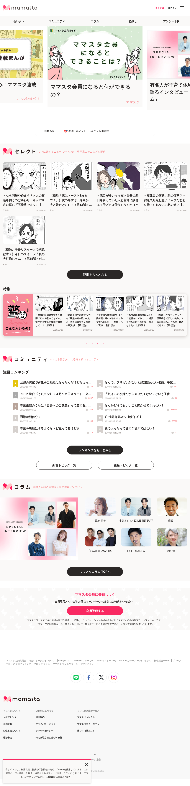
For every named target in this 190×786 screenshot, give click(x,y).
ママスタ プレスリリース (65, 664)
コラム (95, 21)
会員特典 (7, 724)
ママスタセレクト (86, 717)
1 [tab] (56, 118)
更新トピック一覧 (126, 465)
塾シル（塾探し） (86, 730)
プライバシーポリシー (47, 724)
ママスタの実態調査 (16, 660)
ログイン (172, 7)
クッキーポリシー (44, 730)
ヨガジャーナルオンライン (42, 660)
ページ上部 (95, 759)
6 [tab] (125, 118)
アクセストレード (89, 664)
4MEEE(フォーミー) (84, 660)
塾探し (133, 21)
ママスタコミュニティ (88, 724)
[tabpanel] (95, 66)
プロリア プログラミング (18, 664)
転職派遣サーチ (162, 660)
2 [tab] (70, 118)
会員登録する (95, 611)
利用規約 (40, 717)
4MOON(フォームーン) (130, 660)
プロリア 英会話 (42, 664)
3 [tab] (84, 118)
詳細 (51, 776)
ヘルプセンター (11, 717)
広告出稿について (12, 730)
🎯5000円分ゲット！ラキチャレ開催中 (86, 131)
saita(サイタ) (64, 660)
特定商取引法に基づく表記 (49, 737)
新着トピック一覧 (64, 465)
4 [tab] (97, 118)
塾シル (148, 660)
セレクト (18, 21)
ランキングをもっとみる (95, 450)
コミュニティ (57, 21)
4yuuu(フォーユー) (106, 660)
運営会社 (7, 737)
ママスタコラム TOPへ (95, 571)
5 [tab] (111, 118)
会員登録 (159, 7)
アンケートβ (171, 21)
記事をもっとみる (95, 274)
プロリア (176, 660)
